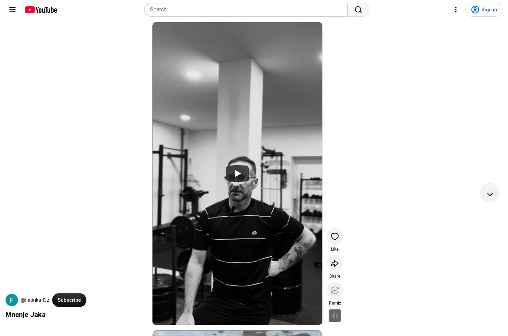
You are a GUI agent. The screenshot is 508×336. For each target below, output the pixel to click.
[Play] (237, 173)
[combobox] (248, 10)
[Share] (335, 263)
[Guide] (12, 10)
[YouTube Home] (40, 9)
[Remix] (335, 290)
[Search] (358, 10)
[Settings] (456, 10)
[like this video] (335, 236)
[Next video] (490, 193)
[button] (12, 300)
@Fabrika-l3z (35, 300)
